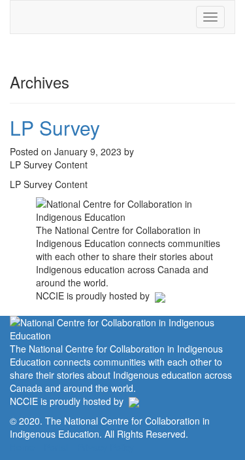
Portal (56, 446)
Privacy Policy (105, 446)
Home (22, 446)
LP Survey (55, 127)
